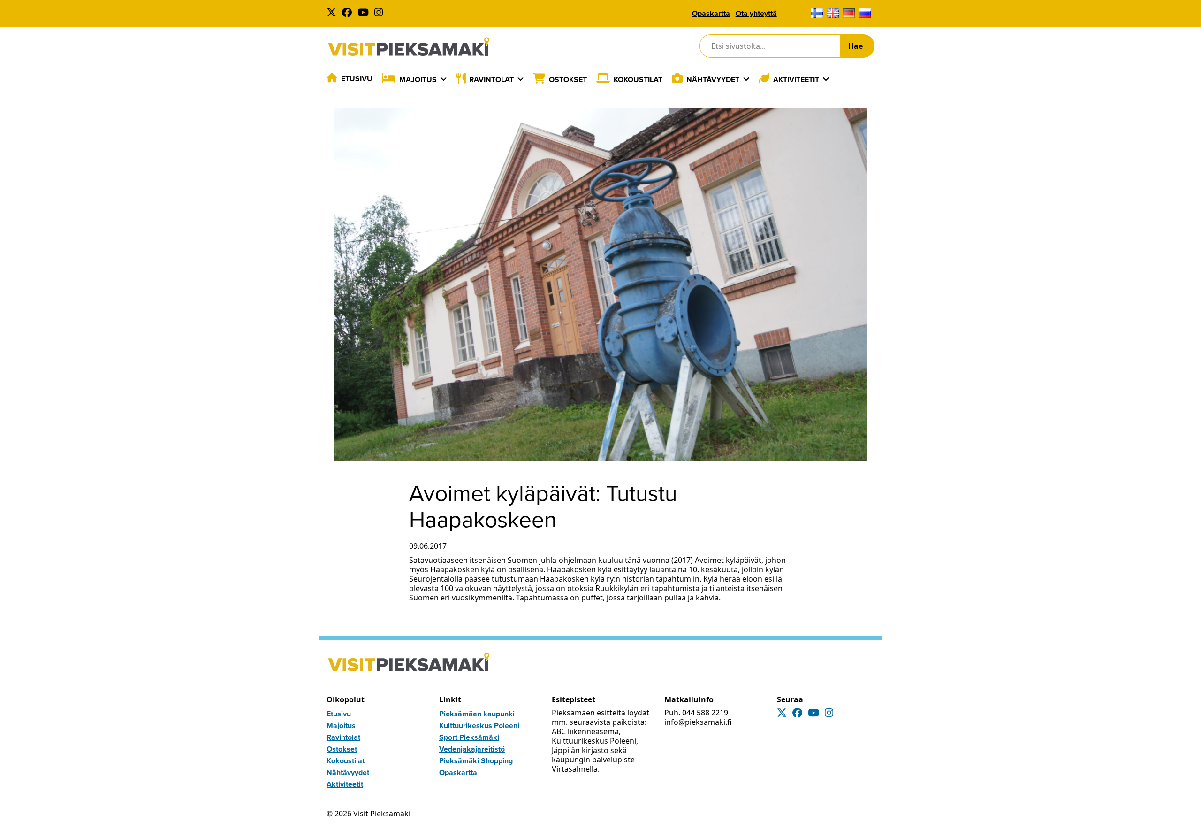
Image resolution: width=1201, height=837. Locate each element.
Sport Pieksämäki (469, 737)
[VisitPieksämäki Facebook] (349, 13)
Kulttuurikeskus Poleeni (479, 725)
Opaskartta (711, 13)
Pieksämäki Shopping (476, 760)
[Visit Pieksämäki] (409, 46)
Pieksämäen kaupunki (477, 713)
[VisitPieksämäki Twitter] (333, 13)
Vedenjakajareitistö (472, 749)
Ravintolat (491, 79)
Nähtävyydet (712, 79)
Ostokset (568, 79)
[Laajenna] (444, 79)
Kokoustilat (638, 79)
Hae (855, 46)
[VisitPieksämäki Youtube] (364, 13)
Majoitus (418, 79)
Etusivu (356, 78)
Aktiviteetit (796, 79)
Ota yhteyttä (756, 13)
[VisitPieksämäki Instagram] (380, 13)
